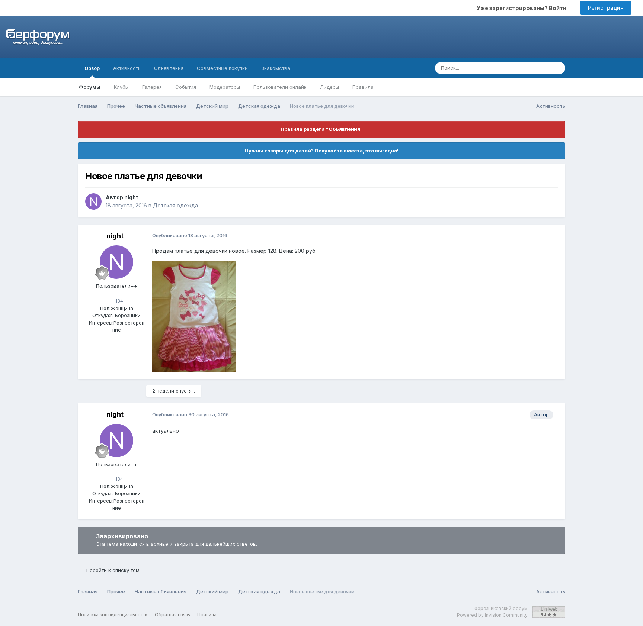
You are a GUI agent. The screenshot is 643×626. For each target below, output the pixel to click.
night (131, 197)
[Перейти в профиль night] (93, 201)
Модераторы (224, 87)
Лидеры (329, 87)
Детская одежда (175, 205)
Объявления (168, 68)
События (185, 87)
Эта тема (530, 68)
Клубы (121, 87)
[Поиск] (557, 68)
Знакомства (275, 68)
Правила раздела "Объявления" (322, 129)
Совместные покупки (222, 68)
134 (118, 301)
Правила (363, 87)
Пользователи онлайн (280, 87)
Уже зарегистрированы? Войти (523, 8)
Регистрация (606, 7)
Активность (127, 68)
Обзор (92, 68)
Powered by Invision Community (492, 615)
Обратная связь (172, 614)
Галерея (152, 87)
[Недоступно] (194, 315)
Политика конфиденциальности (113, 614)
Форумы (89, 87)
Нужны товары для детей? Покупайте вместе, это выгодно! (322, 151)
